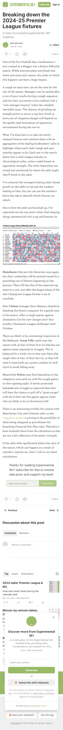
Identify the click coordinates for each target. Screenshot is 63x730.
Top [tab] (6, 573)
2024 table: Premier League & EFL (23, 584)
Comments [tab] (10, 533)
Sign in (56, 4)
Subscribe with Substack (34, 682)
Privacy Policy (36, 696)
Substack (15, 723)
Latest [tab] (14, 573)
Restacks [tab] (24, 533)
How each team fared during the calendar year (21, 592)
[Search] (57, 574)
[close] (53, 617)
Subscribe (44, 4)
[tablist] (17, 533)
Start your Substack (23, 714)
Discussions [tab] (27, 573)
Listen (56, 44)
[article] (31, 592)
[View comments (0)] (17, 54)
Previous (12, 510)
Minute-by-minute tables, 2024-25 (20, 612)
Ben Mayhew (16, 43)
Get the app (47, 714)
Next (52, 510)
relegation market (13, 418)
